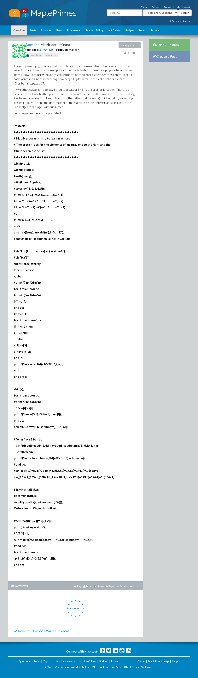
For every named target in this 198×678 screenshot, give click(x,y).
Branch (89, 586)
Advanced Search (181, 21)
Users (59, 30)
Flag (78, 586)
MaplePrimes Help (158, 661)
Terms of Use (122, 667)
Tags (46, 661)
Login (145, 7)
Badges (129, 30)
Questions (19, 30)
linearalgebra (36, 55)
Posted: (30, 49)
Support (167, 7)
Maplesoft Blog (94, 30)
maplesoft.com (106, 667)
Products (46, 30)
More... (136, 586)
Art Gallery (114, 30)
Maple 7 (74, 49)
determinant (50, 55)
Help (178, 7)
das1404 (42, 49)
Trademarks (147, 667)
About (187, 7)
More (154, 30)
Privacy (135, 667)
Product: (62, 49)
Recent (142, 30)
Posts (33, 30)
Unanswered (74, 30)
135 (51, 49)
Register (156, 7)
